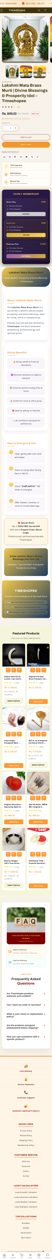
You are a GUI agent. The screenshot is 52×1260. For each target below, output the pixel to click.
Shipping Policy (26, 1140)
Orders (26, 1171)
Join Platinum (26, 256)
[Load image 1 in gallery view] (12, 71)
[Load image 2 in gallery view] (26, 71)
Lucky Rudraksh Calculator (26, 1206)
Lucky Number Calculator (26, 1202)
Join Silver (26, 214)
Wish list (26, 1161)
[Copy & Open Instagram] (9, 157)
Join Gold (26, 235)
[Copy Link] (37, 157)
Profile (26, 1176)
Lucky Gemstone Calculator (26, 1197)
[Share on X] (32, 157)
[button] (5, 10)
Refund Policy (26, 1135)
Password (26, 1166)
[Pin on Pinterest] (15, 157)
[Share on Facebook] (26, 157)
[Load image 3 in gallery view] (39, 71)
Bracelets (26, 1223)
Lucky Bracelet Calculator (26, 1192)
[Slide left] (2, 72)
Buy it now (26, 145)
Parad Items (26, 1232)
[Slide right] (49, 72)
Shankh (26, 1228)
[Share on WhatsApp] (4, 157)
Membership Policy (26, 1145)
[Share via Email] (21, 157)
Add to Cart (38, 702)
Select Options (13, 701)
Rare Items (26, 1237)
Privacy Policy (26, 1130)
